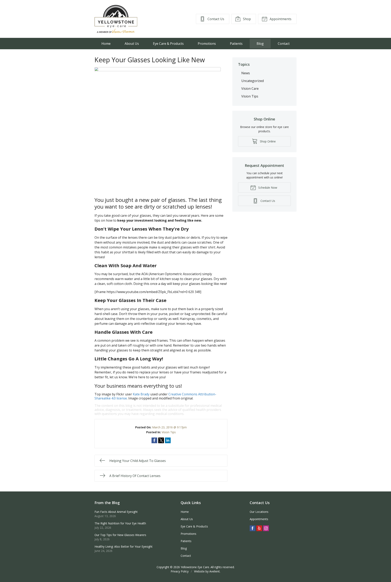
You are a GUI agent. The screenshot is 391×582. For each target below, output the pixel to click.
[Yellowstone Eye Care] (115, 19)
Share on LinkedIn (168, 440)
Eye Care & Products (168, 43)
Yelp (259, 528)
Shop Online (267, 141)
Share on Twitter (161, 440)
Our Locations (259, 512)
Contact (284, 43)
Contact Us (215, 19)
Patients (236, 43)
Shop (246, 19)
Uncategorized (252, 81)
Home (106, 43)
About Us (132, 43)
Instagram (266, 528)
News (245, 73)
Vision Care (250, 88)
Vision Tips (169, 432)
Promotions (207, 43)
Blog (260, 43)
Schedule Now (267, 187)
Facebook (252, 528)
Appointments (280, 19)
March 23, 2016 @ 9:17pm (169, 427)
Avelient (214, 571)
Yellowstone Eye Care (195, 567)
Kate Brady (141, 394)
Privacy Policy (180, 571)
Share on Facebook (154, 440)
